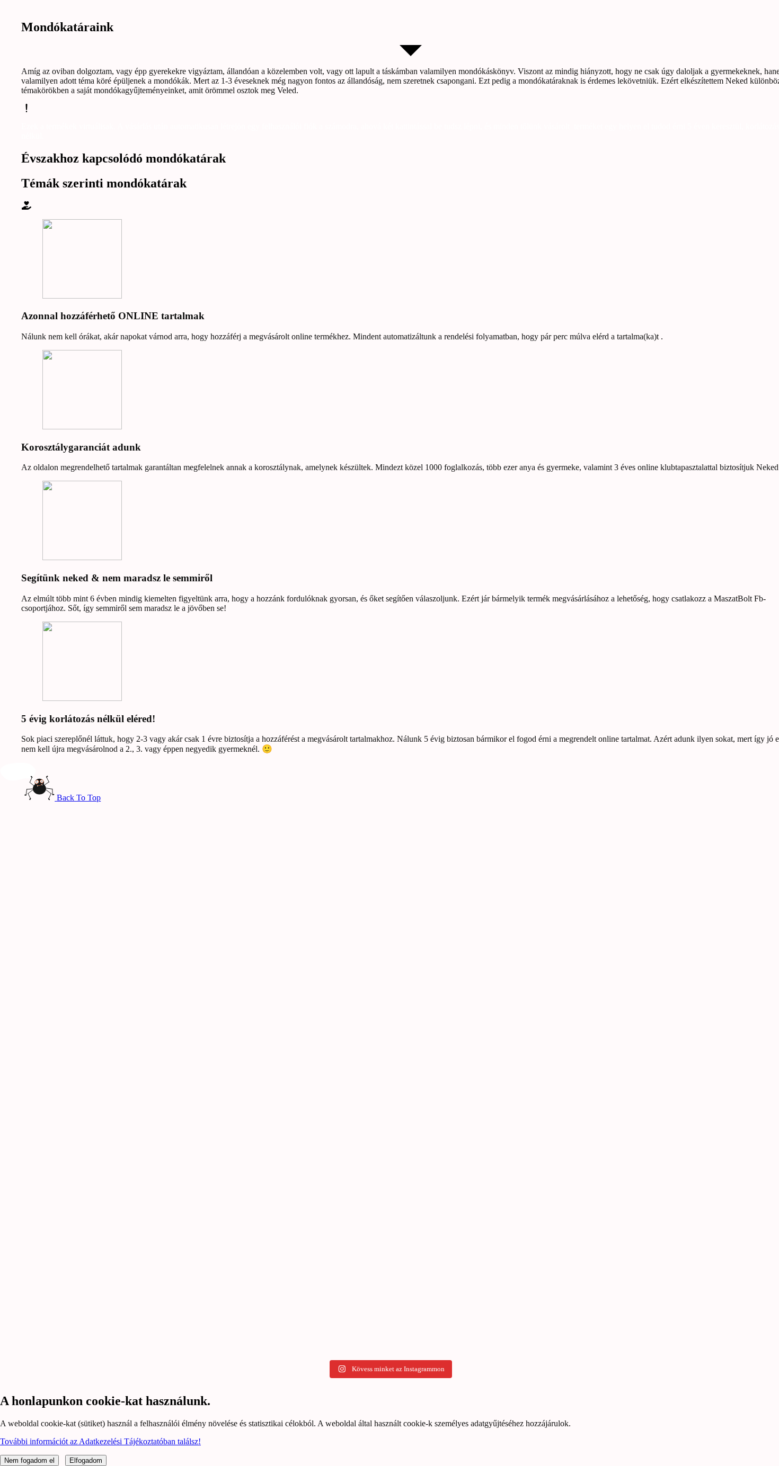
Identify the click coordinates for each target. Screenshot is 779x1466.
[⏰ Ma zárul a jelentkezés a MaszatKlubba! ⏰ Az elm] (389, 1202)
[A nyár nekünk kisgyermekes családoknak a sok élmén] (128, 1016)
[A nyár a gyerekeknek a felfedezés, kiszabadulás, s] (651, 1040)
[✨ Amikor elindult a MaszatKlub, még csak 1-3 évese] (128, 1247)
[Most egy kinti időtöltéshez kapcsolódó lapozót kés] (389, 843)
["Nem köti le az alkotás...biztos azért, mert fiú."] (389, 1055)
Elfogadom (85, 1460)
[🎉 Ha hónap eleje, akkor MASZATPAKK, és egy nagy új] (128, 887)
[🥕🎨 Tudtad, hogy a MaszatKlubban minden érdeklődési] (651, 1212)
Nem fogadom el (29, 1460)
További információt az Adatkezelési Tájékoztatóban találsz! (100, 1441)
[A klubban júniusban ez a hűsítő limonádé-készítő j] (651, 853)
